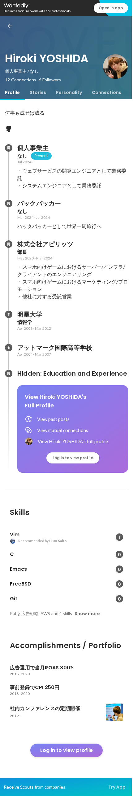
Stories (38, 92)
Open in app (111, 7)
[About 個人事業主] (8, 148)
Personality (69, 92)
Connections (106, 92)
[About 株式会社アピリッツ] (8, 244)
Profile (12, 92)
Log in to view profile (73, 457)
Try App (117, 787)
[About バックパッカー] (8, 203)
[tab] (12, 92)
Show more (87, 613)
